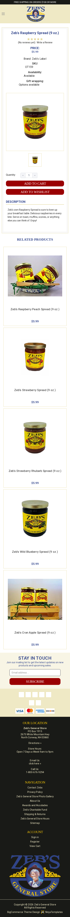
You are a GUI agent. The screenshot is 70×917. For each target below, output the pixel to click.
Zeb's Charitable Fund (35, 809)
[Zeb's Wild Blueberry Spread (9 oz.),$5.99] (35, 518)
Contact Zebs (35, 787)
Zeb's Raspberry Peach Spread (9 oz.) (35, 309)
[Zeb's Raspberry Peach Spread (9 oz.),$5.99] (35, 276)
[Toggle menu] (3, 13)
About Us (35, 800)
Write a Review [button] (44, 42)
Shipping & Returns (35, 814)
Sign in (35, 837)
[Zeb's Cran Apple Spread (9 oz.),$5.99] (35, 599)
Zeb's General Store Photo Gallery (35, 796)
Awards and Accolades (35, 805)
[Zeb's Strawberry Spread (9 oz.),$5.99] (35, 356)
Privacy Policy (35, 792)
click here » (35, 763)
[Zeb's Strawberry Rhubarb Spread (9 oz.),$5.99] (35, 437)
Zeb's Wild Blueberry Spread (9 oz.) (35, 551)
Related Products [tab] (35, 239)
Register (35, 841)
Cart (66, 13)
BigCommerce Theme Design (23, 912)
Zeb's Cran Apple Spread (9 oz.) (35, 632)
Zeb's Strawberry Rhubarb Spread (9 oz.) (35, 471)
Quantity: (11, 174)
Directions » (35, 743)
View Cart (35, 846)
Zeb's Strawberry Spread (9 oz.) (35, 390)
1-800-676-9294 (35, 772)
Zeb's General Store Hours (35, 818)
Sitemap (35, 823)
